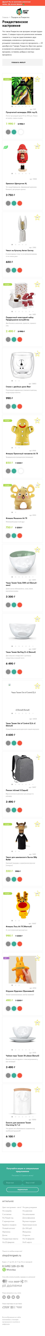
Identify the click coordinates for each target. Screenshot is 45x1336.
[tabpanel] (22, 91)
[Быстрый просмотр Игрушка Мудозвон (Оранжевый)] (8, 1008)
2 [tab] (16, 106)
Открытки (26, 1235)
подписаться (22, 1189)
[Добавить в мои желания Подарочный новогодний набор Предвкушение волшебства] (14, 339)
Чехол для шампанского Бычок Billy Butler (21, 858)
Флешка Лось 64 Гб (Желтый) (19, 926)
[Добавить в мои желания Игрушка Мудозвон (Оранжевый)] (14, 1008)
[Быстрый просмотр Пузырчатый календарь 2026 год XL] (8, 132)
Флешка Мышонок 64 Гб (16, 518)
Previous (5, 92)
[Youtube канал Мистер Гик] (13, 1297)
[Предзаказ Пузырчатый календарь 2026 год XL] (21, 132)
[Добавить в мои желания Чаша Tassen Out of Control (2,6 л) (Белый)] (14, 743)
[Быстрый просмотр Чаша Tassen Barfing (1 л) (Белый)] (8, 672)
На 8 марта (27, 1242)
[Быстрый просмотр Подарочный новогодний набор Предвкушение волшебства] (8, 339)
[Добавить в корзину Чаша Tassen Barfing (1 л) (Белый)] (19, 672)
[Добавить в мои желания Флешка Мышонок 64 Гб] (14, 535)
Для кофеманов (28, 1218)
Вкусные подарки (29, 1221)
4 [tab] (23, 106)
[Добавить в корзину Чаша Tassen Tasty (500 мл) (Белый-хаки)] (19, 605)
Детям (4, 1235)
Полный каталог (8, 1228)
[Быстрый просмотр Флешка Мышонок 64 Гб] (8, 535)
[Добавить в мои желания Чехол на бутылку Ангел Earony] (14, 270)
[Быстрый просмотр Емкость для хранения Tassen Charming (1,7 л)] (8, 1144)
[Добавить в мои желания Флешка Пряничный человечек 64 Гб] (14, 471)
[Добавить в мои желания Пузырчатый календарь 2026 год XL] (14, 132)
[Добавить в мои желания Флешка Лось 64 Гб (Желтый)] (14, 944)
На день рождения (29, 1207)
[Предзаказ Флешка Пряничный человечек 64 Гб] (21, 471)
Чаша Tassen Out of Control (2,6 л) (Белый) (20, 724)
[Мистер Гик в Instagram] (18, 1297)
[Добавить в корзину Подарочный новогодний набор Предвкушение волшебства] (19, 339)
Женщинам (26, 1232)
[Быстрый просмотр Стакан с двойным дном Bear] (8, 406)
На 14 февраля (28, 1239)
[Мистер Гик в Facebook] (8, 1297)
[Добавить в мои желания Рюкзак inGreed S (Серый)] (14, 810)
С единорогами (8, 1221)
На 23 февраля (8, 1242)
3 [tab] (20, 106)
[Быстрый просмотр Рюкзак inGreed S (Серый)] (8, 810)
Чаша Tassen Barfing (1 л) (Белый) (21, 652)
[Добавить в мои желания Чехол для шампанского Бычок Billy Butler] (14, 879)
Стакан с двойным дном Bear (18, 386)
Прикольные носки (29, 1225)
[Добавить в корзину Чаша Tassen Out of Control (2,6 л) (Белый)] (19, 743)
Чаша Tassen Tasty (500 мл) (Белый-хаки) (21, 584)
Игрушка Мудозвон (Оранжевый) (20, 991)
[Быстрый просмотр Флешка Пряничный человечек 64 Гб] (8, 471)
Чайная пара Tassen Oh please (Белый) (22, 1056)
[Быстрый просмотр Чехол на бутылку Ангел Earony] (8, 270)
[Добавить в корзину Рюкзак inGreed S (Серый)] (19, 810)
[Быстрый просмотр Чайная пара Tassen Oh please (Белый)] (8, 1075)
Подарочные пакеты (10, 1239)
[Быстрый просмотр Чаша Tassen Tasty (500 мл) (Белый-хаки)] (8, 605)
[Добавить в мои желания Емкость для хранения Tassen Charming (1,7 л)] (14, 1144)
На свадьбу (6, 1211)
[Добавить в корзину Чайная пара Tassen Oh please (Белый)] (19, 1075)
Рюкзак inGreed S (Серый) (17, 790)
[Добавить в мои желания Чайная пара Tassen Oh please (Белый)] (14, 1075)
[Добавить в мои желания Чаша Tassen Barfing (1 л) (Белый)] (14, 672)
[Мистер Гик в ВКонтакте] (4, 1297)
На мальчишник (28, 1214)
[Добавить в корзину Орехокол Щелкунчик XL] (19, 203)
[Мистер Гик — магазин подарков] (22, 12)
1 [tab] (13, 106)
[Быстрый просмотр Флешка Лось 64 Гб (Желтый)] (8, 944)
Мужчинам (6, 1232)
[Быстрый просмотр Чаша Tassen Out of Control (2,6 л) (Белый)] (8, 743)
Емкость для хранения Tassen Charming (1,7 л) (18, 1123)
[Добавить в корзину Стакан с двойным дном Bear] (19, 406)
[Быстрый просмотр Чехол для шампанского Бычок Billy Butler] (8, 879)
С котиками (6, 1214)
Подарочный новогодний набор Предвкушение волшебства (19, 318)
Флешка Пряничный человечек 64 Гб (22, 453)
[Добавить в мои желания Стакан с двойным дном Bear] (14, 406)
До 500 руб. (27, 1228)
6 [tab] (30, 106)
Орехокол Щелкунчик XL (16, 183)
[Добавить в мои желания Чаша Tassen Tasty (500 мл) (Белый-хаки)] (14, 605)
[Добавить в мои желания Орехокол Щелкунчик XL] (14, 203)
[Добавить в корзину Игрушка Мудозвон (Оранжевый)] (19, 1008)
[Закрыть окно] (41, 3)
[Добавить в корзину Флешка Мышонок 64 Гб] (19, 535)
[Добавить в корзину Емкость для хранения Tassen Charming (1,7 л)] (19, 1144)
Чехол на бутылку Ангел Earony (19, 250)
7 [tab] (33, 106)
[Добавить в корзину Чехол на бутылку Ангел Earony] (19, 270)
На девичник (27, 1211)
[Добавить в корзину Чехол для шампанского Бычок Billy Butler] (19, 879)
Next (40, 92)
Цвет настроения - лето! (11, 1207)
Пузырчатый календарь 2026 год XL (21, 112)
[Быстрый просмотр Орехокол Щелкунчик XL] (8, 203)
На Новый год (7, 1218)
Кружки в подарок (9, 1225)
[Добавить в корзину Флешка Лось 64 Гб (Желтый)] (19, 944)
